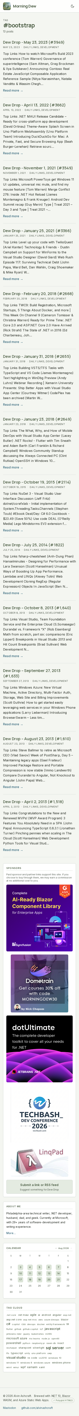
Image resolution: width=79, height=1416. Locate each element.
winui (16, 1367)
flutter (9, 1329)
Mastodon (9, 1407)
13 (49, 1273)
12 (39, 1273)
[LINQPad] (39, 1161)
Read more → (13, 90)
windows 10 (54, 1358)
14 (58, 1273)
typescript (17, 1353)
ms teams (34, 1338)
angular (57, 1314)
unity (27, 1353)
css (23, 1324)
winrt (9, 1367)
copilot (16, 1324)
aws (40, 1319)
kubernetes (37, 1334)
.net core (11, 1315)
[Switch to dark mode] (72, 6)
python (26, 1343)
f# (67, 1324)
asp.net (67, 1315)
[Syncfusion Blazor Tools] (39, 918)
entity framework (55, 1324)
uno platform (38, 1353)
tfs (7, 1353)
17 (20, 1279)
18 (30, 1279)
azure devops (51, 1319)
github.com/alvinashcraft (37, 1407)
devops (31, 1324)
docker (41, 1324)
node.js (46, 1338)
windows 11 (12, 1362)
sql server (55, 1348)
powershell (13, 1343)
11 (30, 1273)
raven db (51, 1343)
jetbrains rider (14, 1334)
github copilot (30, 1329)
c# (8, 1324)
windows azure (42, 1362)
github (17, 1329)
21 (58, 1279)
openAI (55, 1338)
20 (48, 1279)
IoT (41, 1329)
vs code (32, 1357)
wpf (23, 1367)
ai (39, 1314)
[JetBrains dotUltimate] (39, 1049)
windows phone (61, 1362)
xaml (42, 1367)
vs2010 (43, 1358)
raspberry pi (38, 1343)
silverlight (38, 1347)
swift (68, 1347)
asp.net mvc (30, 1319)
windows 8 (26, 1362)
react (60, 1343)
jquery (26, 1334)
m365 (48, 1334)
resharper (11, 1347)
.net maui (23, 1314)
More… (11, 1233)
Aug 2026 (63, 1248)
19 (39, 1279)
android (46, 1314)
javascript (52, 1329)
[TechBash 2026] (39, 1114)
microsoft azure (16, 1338)
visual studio (16, 1357)
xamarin (32, 1367)
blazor (65, 1319)
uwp (49, 1353)
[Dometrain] (39, 983)
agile (33, 1314)
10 (20, 1273)
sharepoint (25, 1347)
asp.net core (14, 1319)
